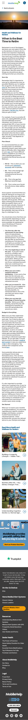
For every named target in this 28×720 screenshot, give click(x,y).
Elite (3, 591)
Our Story (5, 663)
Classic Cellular (7, 600)
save (3, 87)
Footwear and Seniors (9, 653)
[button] (3, 3)
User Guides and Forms (10, 632)
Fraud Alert (6, 677)
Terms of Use (6, 686)
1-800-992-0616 (14, 705)
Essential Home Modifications (12, 648)
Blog (3, 668)
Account (14, 710)
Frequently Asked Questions (12, 627)
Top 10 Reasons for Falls (10, 650)
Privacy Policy (7, 679)
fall (4, 344)
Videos (4, 629)
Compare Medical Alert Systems (11, 608)
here (7, 347)
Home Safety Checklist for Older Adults (13, 644)
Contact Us (6, 665)
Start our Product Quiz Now (14, 544)
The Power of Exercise (10, 641)
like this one (14, 110)
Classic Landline (7, 602)
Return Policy (6, 682)
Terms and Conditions (9, 684)
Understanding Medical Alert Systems (12, 621)
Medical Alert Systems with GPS (13, 624)
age (8, 152)
